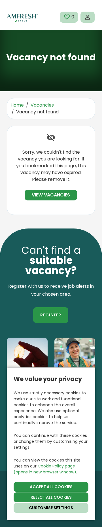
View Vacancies (51, 195)
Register (50, 315)
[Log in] (87, 17)
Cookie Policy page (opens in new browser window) (45, 469)
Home (17, 105)
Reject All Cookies (51, 497)
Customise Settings (51, 508)
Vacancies (42, 105)
